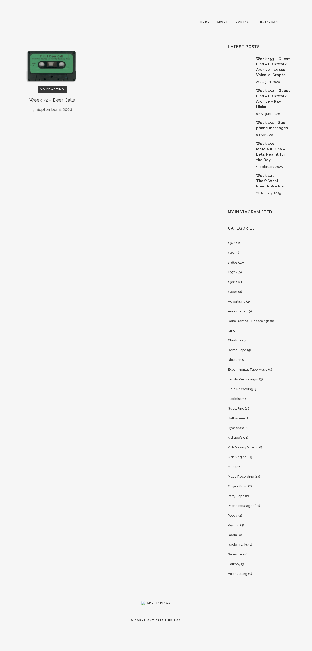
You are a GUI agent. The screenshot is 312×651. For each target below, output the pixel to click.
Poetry (233, 515)
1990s (232, 292)
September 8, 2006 (54, 109)
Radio (232, 535)
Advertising (236, 301)
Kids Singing (237, 457)
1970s (232, 272)
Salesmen (236, 554)
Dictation (234, 360)
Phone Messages (241, 506)
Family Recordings (242, 379)
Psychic (233, 525)
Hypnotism (236, 428)
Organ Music (237, 486)
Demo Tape (237, 350)
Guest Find (236, 408)
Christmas (235, 340)
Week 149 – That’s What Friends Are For (270, 180)
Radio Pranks (238, 544)
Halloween (236, 418)
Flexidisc (235, 399)
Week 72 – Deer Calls (52, 100)
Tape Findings (168, 620)
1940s (232, 243)
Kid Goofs (235, 437)
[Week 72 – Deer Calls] (52, 66)
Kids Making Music (242, 447)
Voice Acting (237, 574)
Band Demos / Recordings (248, 321)
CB (230, 330)
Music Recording (241, 476)
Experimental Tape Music (247, 369)
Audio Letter (237, 311)
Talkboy (234, 564)
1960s (232, 262)
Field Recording (240, 389)
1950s (232, 253)
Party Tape (236, 496)
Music (232, 467)
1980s (232, 282)
